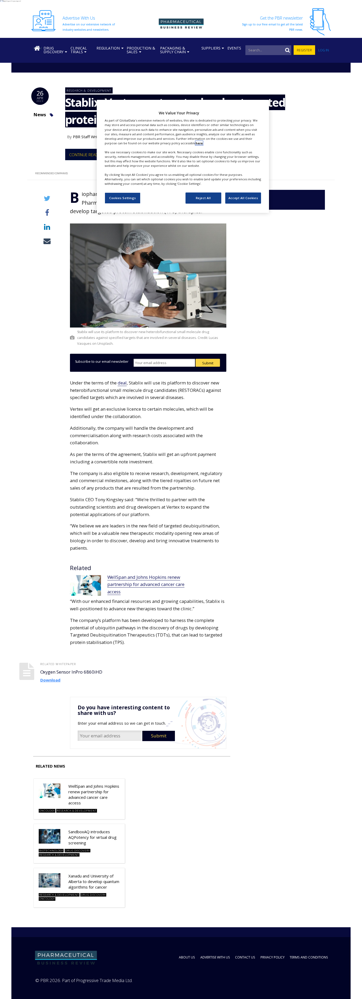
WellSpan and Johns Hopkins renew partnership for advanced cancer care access (145, 584)
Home (37, 48)
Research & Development (89, 90)
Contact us (245, 957)
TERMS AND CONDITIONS (309, 957)
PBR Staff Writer (88, 136)
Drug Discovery (53, 50)
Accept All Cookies (243, 198)
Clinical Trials (78, 50)
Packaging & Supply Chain (173, 50)
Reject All (203, 198)
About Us (187, 957)
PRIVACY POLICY (273, 957)
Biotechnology (51, 850)
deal (122, 383)
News (39, 114)
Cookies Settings (122, 198)
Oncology (47, 810)
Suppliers (210, 48)
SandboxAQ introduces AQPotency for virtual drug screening (92, 837)
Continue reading (86, 154)
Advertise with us (215, 957)
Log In (323, 50)
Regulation (108, 48)
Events (234, 48)
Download (50, 680)
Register (304, 50)
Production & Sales (141, 50)
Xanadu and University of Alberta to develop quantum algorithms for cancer (93, 881)
